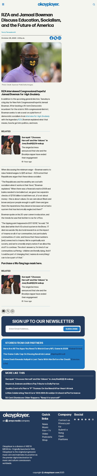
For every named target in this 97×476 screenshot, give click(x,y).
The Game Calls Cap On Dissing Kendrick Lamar (34, 354)
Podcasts (47, 437)
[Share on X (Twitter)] (55, 38)
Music (45, 427)
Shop (44, 440)
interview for (37, 116)
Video (45, 434)
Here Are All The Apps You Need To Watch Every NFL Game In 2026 (42, 349)
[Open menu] (3, 4)
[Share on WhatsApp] (59, 38)
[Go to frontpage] (48, 4)
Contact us (64, 420)
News (45, 424)
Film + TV (46, 430)
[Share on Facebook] (51, 38)
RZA (20, 120)
